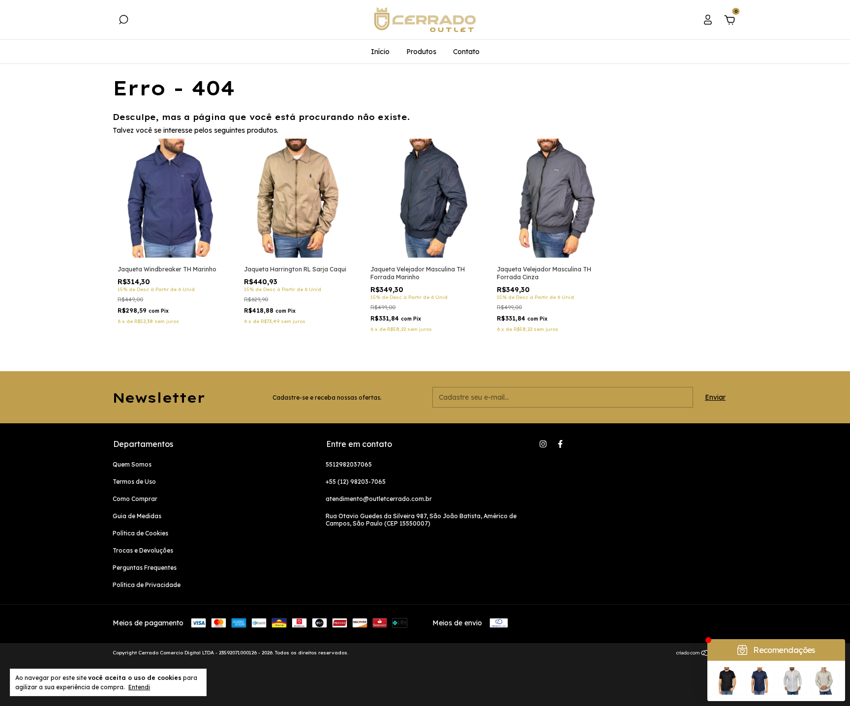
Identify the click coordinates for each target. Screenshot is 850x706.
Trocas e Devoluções (143, 550)
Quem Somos (132, 464)
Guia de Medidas (137, 516)
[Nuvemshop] (706, 653)
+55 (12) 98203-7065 (356, 481)
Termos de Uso (134, 481)
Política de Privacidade (147, 584)
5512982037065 (349, 464)
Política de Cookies (140, 533)
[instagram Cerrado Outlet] (543, 444)
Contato (466, 51)
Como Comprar (135, 498)
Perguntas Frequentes (145, 567)
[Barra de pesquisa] (123, 21)
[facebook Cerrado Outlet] (560, 444)
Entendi (139, 687)
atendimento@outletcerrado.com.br (379, 498)
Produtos (421, 51)
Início (380, 51)
